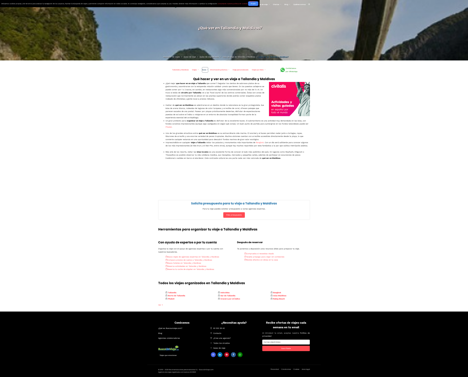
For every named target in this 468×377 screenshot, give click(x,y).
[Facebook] (233, 354)
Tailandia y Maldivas (180, 70)
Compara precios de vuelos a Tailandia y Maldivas (189, 260)
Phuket (169, 127)
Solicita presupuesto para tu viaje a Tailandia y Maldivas (234, 203)
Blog (286, 4)
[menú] (309, 4)
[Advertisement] (231, 177)
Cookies (296, 369)
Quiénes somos (299, 4)
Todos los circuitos (221, 343)
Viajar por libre (257, 70)
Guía (204, 70)
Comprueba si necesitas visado (260, 254)
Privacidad (275, 369)
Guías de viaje (262, 4)
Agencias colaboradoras (169, 338)
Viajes (194, 70)
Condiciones (286, 369)
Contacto (217, 333)
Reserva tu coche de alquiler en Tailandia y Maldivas (190, 269)
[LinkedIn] (220, 354)
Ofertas (276, 4)
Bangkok (260, 142)
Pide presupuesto (234, 215)
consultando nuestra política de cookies (233, 4)
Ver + (160, 305)
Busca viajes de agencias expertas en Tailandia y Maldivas (193, 257)
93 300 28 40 (219, 328)
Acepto (253, 4)
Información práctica (218, 70)
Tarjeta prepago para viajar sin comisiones (265, 257)
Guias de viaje (219, 348)
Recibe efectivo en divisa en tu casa (262, 260)
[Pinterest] (226, 354)
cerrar (252, 1)
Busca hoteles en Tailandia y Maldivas (184, 263)
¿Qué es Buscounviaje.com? (170, 328)
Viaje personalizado (241, 70)
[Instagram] (213, 354)
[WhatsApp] (240, 354)
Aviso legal (306, 369)
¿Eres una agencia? (222, 338)
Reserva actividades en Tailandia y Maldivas (186, 266)
